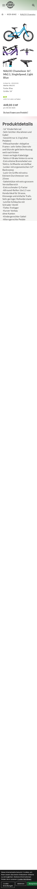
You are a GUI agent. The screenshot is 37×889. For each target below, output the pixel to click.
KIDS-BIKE (11, 14)
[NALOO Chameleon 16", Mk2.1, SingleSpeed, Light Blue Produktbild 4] (26, 62)
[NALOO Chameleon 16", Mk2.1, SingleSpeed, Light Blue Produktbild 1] (10, 50)
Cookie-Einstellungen (8, 885)
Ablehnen (20, 884)
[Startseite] (2, 14)
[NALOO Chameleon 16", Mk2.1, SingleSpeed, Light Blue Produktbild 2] (26, 50)
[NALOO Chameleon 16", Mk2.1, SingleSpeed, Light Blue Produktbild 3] (10, 62)
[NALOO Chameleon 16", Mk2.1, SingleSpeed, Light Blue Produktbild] (18, 32)
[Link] (3, 5)
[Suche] (33, 5)
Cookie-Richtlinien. (24, 879)
